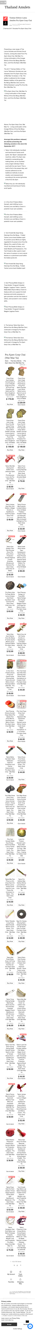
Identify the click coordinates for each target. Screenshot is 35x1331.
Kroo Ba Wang (19, 1291)
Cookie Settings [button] (17, 1329)
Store (6, 361)
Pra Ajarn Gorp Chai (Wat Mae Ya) (15, 362)
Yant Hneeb (12, 1293)
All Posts (20, 24)
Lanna (24, 1291)
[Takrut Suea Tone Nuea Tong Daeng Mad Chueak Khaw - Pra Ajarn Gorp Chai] (21, 750)
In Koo (13, 1291)
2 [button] (17, 1265)
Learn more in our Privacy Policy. (10, 1318)
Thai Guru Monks (15, 361)
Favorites (11, 1282)
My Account (11, 1274)
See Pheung (15, 1292)
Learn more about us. (7, 1320)
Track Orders (20, 1275)
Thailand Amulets (17, 7)
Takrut (20, 1292)
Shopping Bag (20, 1282)
